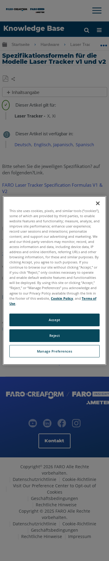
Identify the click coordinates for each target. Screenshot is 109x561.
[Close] (97, 203)
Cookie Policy (62, 298)
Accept (54, 320)
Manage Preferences (54, 351)
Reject (54, 335)
